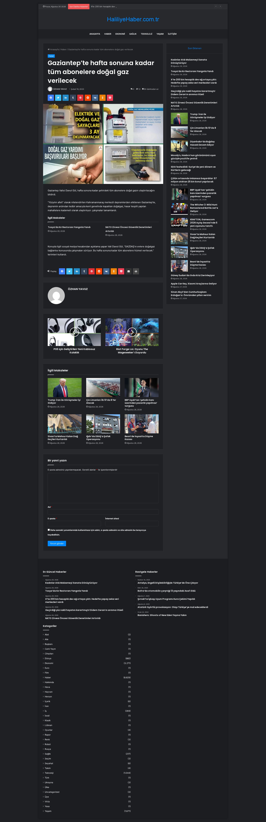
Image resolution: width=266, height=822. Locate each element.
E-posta (52, 518)
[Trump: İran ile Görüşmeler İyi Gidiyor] (65, 387)
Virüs (47, 801)
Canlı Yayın (50, 649)
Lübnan (48, 725)
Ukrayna (49, 782)
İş (45, 711)
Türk (47, 777)
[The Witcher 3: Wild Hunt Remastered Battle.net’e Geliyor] (179, 209)
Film (47, 672)
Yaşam (160, 34)
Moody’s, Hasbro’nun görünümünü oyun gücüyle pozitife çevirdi (193, 157)
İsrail (47, 715)
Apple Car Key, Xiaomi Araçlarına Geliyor (194, 283)
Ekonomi (120, 34)
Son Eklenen (195, 48)
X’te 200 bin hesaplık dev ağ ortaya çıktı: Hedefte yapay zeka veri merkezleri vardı (130, 6)
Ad (50, 507)
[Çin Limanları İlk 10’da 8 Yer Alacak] (103, 387)
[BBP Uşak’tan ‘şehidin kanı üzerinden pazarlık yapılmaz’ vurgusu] (142, 387)
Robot (48, 744)
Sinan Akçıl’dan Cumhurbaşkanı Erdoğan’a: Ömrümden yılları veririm (191, 293)
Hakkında (49, 682)
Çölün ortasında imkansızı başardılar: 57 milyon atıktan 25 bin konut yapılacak (194, 180)
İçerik (47, 701)
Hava (47, 687)
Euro (47, 668)
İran (47, 706)
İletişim (172, 34)
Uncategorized (52, 792)
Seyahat (49, 763)
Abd (47, 634)
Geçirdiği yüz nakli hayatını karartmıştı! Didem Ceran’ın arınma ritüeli (193, 93)
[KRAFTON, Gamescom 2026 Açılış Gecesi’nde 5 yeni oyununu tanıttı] (179, 222)
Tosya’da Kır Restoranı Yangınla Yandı (69, 227)
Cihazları (49, 653)
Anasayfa (94, 34)
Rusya (48, 749)
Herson (48, 696)
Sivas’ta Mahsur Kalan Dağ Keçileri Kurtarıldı (63, 438)
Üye (47, 797)
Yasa (47, 806)
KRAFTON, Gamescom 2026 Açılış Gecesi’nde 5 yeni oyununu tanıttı (203, 222)
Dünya (48, 658)
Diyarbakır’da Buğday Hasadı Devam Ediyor (202, 143)
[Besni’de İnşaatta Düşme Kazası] (142, 423)
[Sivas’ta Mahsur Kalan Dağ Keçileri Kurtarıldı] (65, 423)
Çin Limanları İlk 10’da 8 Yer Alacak (101, 401)
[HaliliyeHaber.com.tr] (133, 19)
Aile (46, 639)
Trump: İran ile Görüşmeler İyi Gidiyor (64, 401)
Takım (48, 768)
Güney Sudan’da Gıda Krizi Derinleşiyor (193, 275)
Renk (47, 739)
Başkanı (48, 644)
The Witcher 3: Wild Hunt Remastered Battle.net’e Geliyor (204, 208)
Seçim (48, 758)
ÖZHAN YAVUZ (60, 89)
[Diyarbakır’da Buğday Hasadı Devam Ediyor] (179, 146)
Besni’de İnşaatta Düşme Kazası (139, 438)
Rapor (48, 735)
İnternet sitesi (112, 518)
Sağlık (133, 34)
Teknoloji (146, 34)
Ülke (47, 787)
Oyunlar (48, 730)
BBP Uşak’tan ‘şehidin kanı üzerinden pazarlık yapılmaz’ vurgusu (141, 402)
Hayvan (48, 692)
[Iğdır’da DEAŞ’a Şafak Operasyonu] (103, 423)
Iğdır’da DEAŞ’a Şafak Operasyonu (98, 438)
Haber (107, 34)
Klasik (47, 720)
